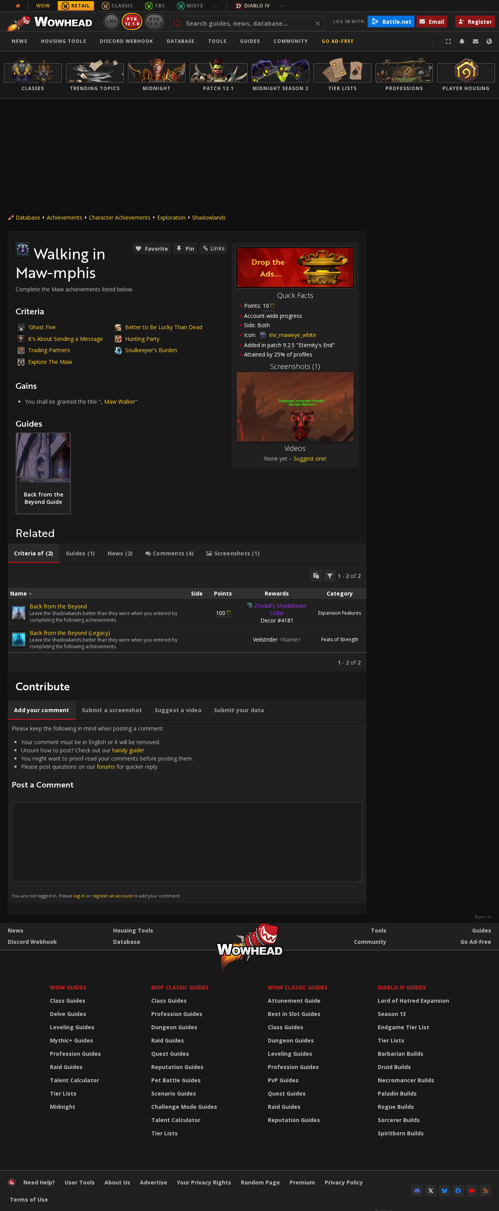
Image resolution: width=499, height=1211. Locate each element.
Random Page (260, 1182)
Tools (378, 930)
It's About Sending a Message (65, 338)
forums (106, 766)
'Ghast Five (42, 327)
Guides (250, 41)
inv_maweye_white (292, 335)
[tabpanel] (187, 618)
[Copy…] (316, 576)
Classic (122, 5)
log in (79, 896)
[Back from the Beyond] (18, 613)
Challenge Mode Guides (184, 1106)
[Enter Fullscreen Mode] (448, 41)
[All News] (18, 6)
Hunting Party (142, 338)
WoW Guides (68, 987)
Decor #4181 (277, 620)
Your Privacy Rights (204, 1182)
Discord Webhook (126, 41)
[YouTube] (472, 1191)
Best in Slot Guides (294, 1014)
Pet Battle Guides (176, 1080)
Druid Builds (394, 1067)
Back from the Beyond (58, 606)
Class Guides (67, 1000)
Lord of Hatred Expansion (413, 1000)
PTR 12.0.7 (154, 21)
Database (181, 41)
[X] (431, 1191)
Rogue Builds (396, 1106)
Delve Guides (68, 1014)
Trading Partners (49, 350)
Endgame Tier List (403, 1027)
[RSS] (485, 1191)
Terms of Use (29, 1199)
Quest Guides (170, 1053)
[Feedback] (475, 41)
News (19, 41)
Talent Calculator (74, 1080)
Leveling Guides (72, 1027)
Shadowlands (209, 217)
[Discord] (417, 1191)
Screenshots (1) (295, 366)
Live (111, 21)
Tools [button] (217, 41)
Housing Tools (133, 930)
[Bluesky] (444, 1191)
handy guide (127, 750)
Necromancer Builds (406, 1080)
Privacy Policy (344, 1182)
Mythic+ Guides (71, 1040)
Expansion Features (339, 613)
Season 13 (392, 1014)
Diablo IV (257, 5)
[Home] (52, 21)
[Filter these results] (330, 576)
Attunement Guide (294, 1000)
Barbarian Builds (400, 1053)
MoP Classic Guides (180, 987)
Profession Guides (75, 1053)
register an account (112, 896)
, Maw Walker (118, 401)
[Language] (489, 41)
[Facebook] (458, 1191)
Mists (195, 5)
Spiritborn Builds (401, 1133)
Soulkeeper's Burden (151, 350)
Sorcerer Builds (399, 1120)
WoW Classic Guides (297, 987)
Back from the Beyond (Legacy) (70, 633)
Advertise (153, 1182)
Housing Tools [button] (63, 41)
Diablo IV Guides (402, 987)
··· (216, 5)
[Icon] (22, 249)
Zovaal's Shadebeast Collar (280, 609)
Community (291, 41)
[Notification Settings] (462, 41)
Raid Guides (66, 1067)
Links (218, 248)
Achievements (64, 217)
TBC (160, 5)
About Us (117, 1182)
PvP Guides (283, 1080)
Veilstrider (277, 639)
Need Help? (39, 1182)
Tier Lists (63, 1093)
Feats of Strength (339, 639)
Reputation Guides (177, 1067)
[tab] (34, 553)
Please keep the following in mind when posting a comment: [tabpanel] (102, 812)
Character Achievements (119, 217)
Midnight (62, 1106)
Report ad (483, 917)
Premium (302, 1182)
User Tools (80, 1182)
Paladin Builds (397, 1093)
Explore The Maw (50, 361)
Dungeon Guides (174, 1027)
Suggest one (309, 458)
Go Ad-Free (338, 41)
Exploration (171, 217)
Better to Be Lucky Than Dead (163, 327)
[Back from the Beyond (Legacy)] (18, 639)
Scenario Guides (173, 1093)
